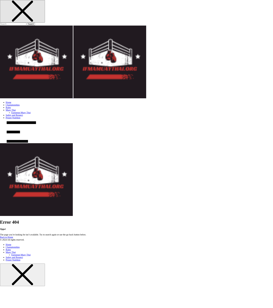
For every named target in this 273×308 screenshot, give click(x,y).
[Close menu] (22, 11)
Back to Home (6, 237)
